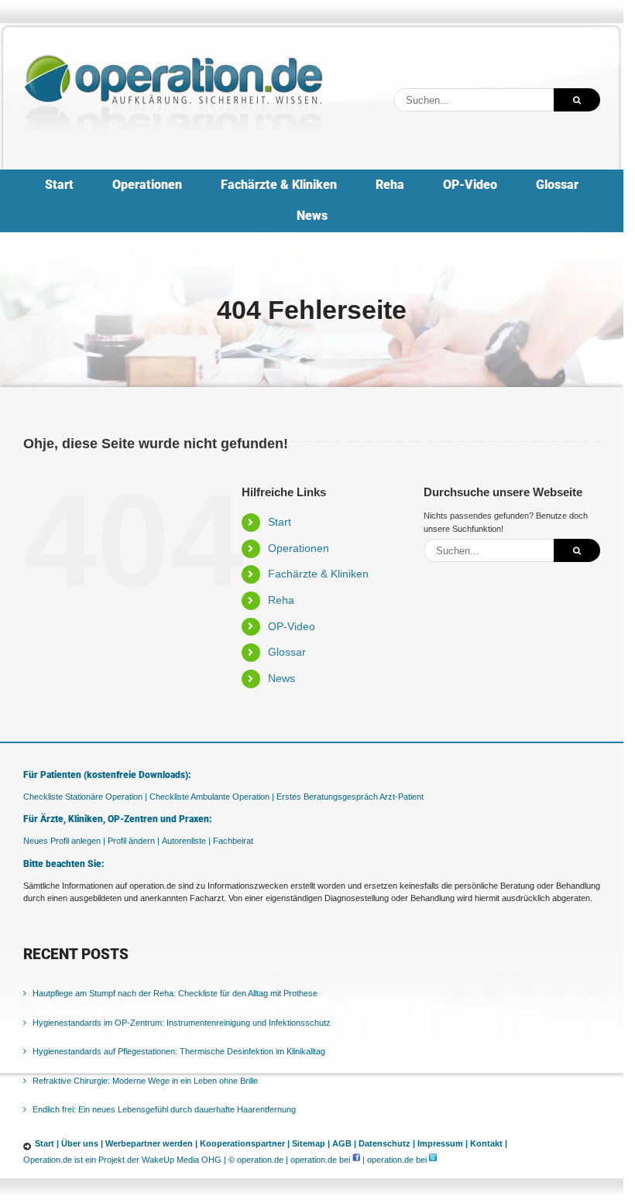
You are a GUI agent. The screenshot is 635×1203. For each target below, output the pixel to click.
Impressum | (442, 1143)
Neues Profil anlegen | (64, 840)
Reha (281, 600)
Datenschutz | (387, 1143)
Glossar (287, 652)
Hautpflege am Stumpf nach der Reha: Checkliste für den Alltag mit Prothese (175, 993)
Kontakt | (488, 1143)
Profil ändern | (134, 840)
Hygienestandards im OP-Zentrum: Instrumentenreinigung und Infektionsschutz (182, 1022)
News (281, 678)
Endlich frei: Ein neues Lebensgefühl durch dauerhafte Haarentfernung (164, 1109)
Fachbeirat (233, 840)
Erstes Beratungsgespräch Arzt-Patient (350, 796)
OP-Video (291, 626)
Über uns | (82, 1143)
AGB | (344, 1143)
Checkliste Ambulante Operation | (211, 796)
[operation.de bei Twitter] (433, 1159)
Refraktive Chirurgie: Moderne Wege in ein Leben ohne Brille (145, 1080)
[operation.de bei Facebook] (356, 1159)
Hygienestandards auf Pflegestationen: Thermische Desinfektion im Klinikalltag (179, 1051)
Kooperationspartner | (245, 1143)
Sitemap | (311, 1143)
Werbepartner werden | (151, 1143)
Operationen (298, 548)
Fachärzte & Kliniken (318, 573)
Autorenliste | (186, 840)
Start (279, 522)
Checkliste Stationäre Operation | (85, 796)
